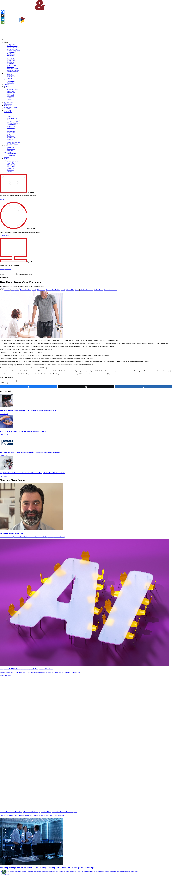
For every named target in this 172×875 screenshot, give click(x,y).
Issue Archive (11, 76)
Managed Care (15, 290)
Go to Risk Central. (5, 235)
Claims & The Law (12, 49)
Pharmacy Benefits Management (55, 290)
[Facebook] (2, 12)
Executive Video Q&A (13, 70)
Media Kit (10, 99)
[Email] (2, 22)
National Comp (11, 52)
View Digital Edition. (5, 269)
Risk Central (10, 62)
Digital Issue (10, 75)
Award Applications (12, 89)
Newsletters (10, 91)
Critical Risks (11, 44)
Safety (77, 290)
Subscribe (10, 78)
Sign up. (2, 199)
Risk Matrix (10, 63)
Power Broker (11, 59)
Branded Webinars (12, 71)
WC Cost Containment (86, 290)
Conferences (7, 80)
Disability (7, 290)
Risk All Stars (11, 60)
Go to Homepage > (5, 874)
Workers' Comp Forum (110, 290)
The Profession (8, 112)
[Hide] (1, 26)
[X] (2, 15)
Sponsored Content (12, 68)
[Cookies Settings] (4, 872)
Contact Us (10, 97)
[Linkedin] (2, 19)
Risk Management (12, 46)
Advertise (6, 84)
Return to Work (70, 290)
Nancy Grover (6, 288)
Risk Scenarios (11, 65)
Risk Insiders (11, 54)
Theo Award (10, 67)
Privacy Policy (11, 94)
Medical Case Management (28, 290)
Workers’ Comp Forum (13, 50)
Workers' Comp (98, 290)
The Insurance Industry (13, 47)
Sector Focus (11, 55)
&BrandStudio (11, 92)
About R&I (10, 96)
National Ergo (11, 83)
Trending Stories (8, 102)
